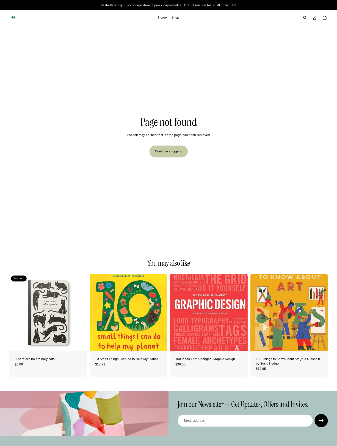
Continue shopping (168, 151)
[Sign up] (321, 420)
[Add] (160, 344)
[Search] (305, 18)
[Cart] (325, 18)
